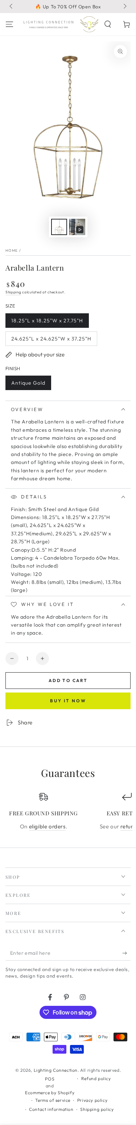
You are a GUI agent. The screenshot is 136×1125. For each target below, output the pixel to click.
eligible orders (47, 826)
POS (49, 1079)
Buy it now (68, 700)
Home (11, 250)
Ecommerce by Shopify (49, 1092)
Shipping (13, 292)
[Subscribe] (126, 953)
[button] (107, 24)
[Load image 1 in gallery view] (59, 227)
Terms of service (52, 1100)
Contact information (51, 1109)
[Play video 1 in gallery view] (77, 227)
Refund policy (96, 1078)
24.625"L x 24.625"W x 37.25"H (51, 340)
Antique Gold (28, 385)
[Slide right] (124, 6)
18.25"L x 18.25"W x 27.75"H (47, 322)
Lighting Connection (56, 1070)
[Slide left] (11, 6)
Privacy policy (92, 1100)
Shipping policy (97, 1109)
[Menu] (9, 24)
